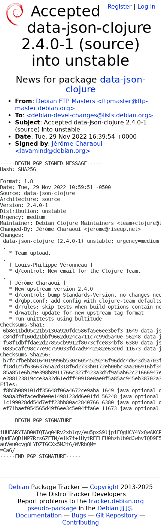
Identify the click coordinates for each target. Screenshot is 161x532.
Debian (18, 487)
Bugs (79, 515)
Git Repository (116, 515)
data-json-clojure (106, 84)
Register (119, 6)
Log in (146, 6)
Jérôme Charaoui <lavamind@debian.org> (58, 147)
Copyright (104, 487)
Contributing (80, 522)
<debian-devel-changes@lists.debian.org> (89, 115)
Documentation (39, 515)
